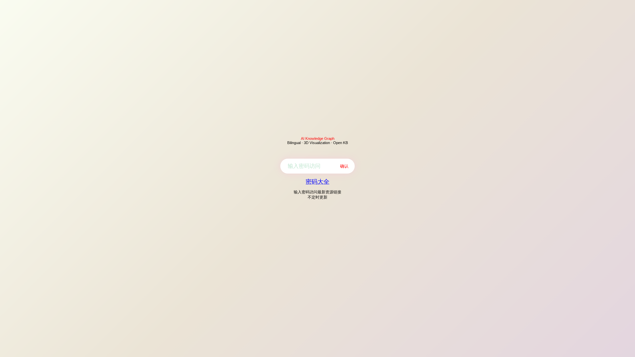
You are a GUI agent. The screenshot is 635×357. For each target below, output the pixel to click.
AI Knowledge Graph (317, 138)
